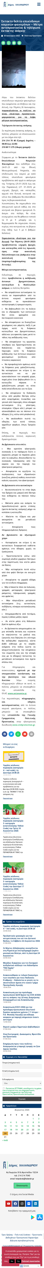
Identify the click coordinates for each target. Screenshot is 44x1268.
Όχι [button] (18, 1261)
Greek (26, 1266)
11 (11, 1126)
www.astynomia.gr (17, 693)
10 (5, 1126)
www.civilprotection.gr (23, 725)
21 (28, 1130)
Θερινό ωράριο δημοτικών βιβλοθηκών (21, 1027)
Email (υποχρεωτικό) (10, 1071)
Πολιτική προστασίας (31, 1261)
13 (22, 1126)
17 (5, 1130)
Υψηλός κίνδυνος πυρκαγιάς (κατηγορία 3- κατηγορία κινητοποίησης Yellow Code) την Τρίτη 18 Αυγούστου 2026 (13, 824)
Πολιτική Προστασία (33, 36)
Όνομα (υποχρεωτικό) (11, 1063)
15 (33, 1126)
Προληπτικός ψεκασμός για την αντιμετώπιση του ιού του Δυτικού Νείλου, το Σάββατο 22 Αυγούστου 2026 (21, 938)
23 (39, 1130)
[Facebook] (15, 1204)
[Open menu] (39, 4)
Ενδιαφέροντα (8, 1079)
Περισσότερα (7, 798)
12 (16, 1126)
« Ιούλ (5, 1140)
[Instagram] (22, 1204)
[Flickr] (29, 1204)
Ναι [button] (12, 1261)
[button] (3, 43)
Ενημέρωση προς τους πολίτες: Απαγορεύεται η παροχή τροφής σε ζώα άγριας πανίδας (21, 1046)
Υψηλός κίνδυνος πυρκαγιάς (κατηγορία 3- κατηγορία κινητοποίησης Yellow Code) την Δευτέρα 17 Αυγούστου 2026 (13, 882)
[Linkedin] (35, 1204)
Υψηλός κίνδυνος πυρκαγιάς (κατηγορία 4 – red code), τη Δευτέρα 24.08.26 (13, 769)
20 (22, 1130)
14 (28, 1126)
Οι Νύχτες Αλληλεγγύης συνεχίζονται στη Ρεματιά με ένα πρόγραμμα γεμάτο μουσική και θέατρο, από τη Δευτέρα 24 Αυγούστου (21, 952)
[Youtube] (9, 1204)
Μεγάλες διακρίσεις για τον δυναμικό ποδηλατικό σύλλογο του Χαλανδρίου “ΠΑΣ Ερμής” (20, 965)
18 (11, 1130)
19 (16, 1130)
